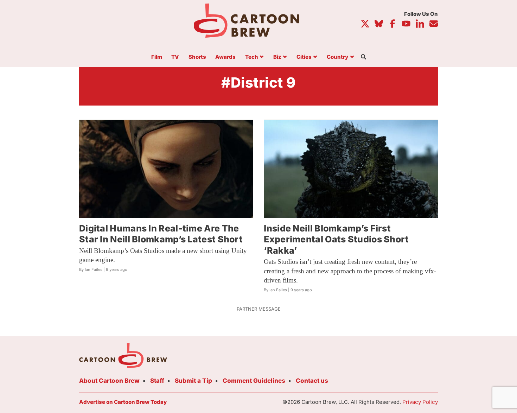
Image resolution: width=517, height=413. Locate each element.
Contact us (312, 380)
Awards (225, 57)
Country (337, 57)
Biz (277, 57)
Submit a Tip (193, 380)
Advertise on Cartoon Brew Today (123, 402)
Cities (304, 57)
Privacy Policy (420, 402)
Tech (251, 57)
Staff (157, 380)
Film (156, 57)
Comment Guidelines (254, 380)
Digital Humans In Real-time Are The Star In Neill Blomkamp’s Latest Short (161, 233)
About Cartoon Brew (109, 380)
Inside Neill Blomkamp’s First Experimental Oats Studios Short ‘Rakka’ (336, 239)
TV (175, 57)
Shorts (197, 57)
